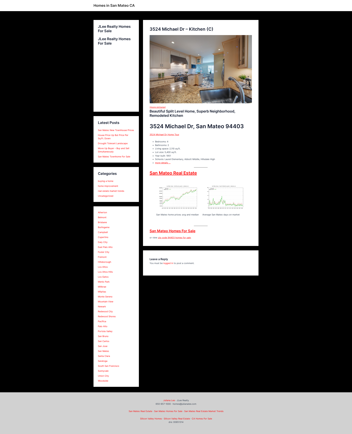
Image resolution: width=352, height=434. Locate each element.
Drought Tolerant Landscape (113, 143)
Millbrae (102, 286)
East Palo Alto (105, 247)
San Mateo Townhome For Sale (114, 156)
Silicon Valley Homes (151, 418)
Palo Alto (102, 326)
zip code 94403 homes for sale (174, 237)
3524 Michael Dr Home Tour (164, 134)
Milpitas (102, 291)
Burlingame (103, 227)
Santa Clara (104, 356)
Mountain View (105, 301)
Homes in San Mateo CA (114, 5)
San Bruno (103, 336)
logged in (168, 263)
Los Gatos (103, 276)
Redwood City (105, 311)
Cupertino (103, 237)
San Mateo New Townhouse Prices (116, 130)
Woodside (103, 380)
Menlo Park (104, 281)
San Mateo (103, 351)
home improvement (108, 186)
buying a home (105, 181)
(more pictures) (158, 107)
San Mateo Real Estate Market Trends (203, 411)
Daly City (103, 242)
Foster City (103, 252)
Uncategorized (105, 196)
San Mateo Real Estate (173, 173)
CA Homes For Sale (202, 418)
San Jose (102, 346)
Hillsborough (104, 262)
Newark (102, 306)
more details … (162, 162)
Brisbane (102, 222)
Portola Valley (105, 331)
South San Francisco (108, 366)
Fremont (102, 257)
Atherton (102, 212)
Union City (103, 375)
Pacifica (102, 321)
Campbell (103, 232)
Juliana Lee (169, 400)
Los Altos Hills (105, 271)
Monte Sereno (105, 296)
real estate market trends (111, 191)
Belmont (102, 217)
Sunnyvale (103, 370)
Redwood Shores (107, 316)
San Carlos (103, 341)
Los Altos (103, 266)
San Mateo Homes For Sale (172, 231)
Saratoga (102, 361)
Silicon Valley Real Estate (177, 418)
